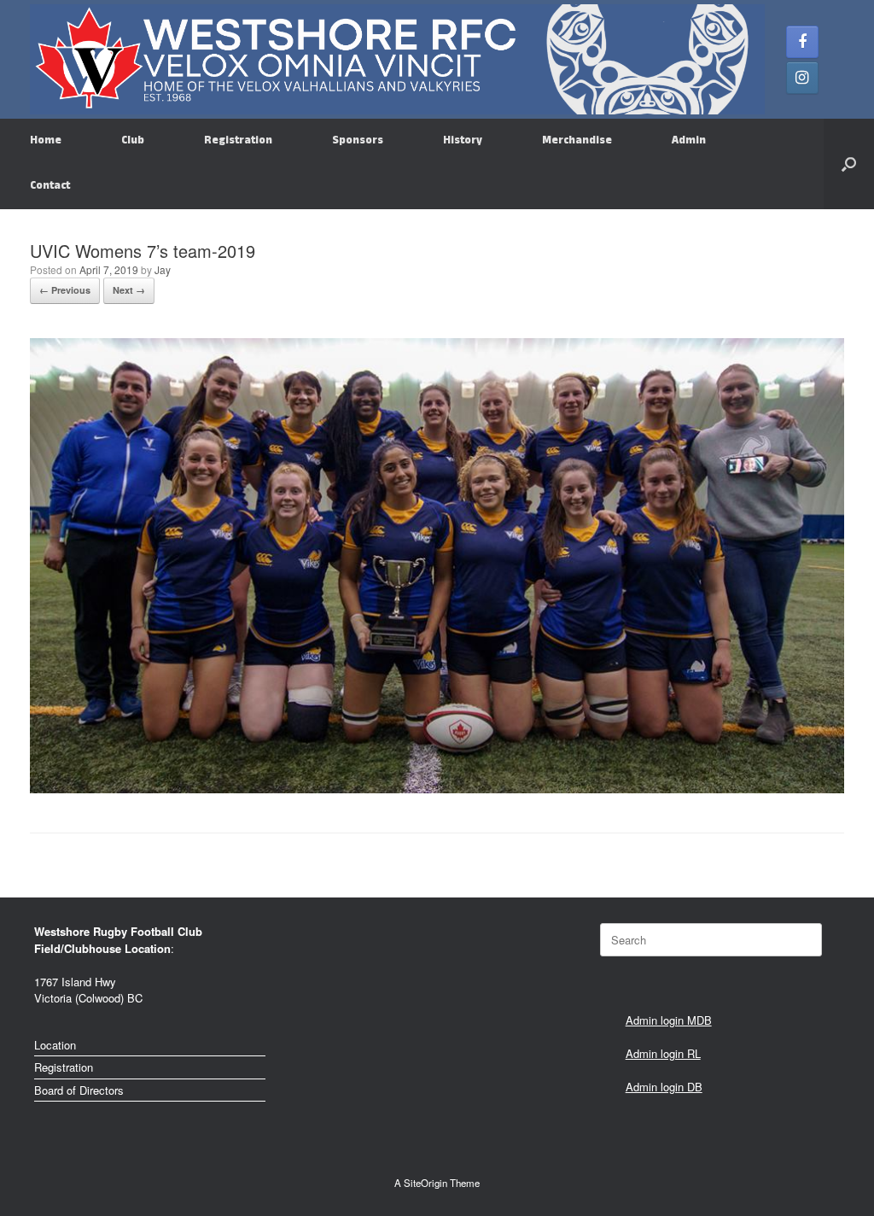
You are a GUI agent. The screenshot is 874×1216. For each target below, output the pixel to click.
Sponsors (357, 140)
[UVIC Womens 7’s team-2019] (437, 788)
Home (45, 140)
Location (55, 1045)
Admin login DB (664, 1087)
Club (132, 140)
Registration (238, 140)
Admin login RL (663, 1053)
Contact (50, 186)
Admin (689, 140)
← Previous (64, 290)
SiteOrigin (425, 1183)
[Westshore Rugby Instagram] (802, 77)
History (462, 140)
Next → (129, 290)
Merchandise (577, 140)
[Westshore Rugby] (397, 59)
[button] (849, 164)
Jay (162, 269)
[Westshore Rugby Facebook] (802, 42)
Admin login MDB (669, 1020)
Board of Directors (79, 1090)
